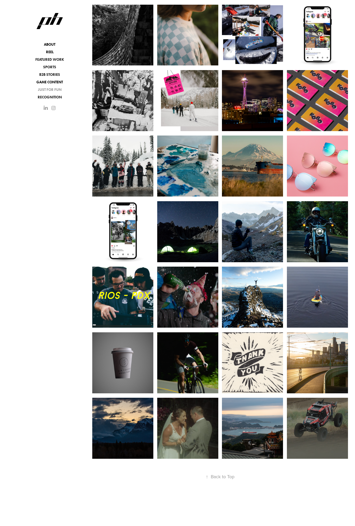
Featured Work (49, 59)
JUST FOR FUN (50, 89)
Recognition (50, 97)
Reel (50, 52)
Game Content (49, 82)
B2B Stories (49, 74)
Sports (49, 67)
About (49, 44)
